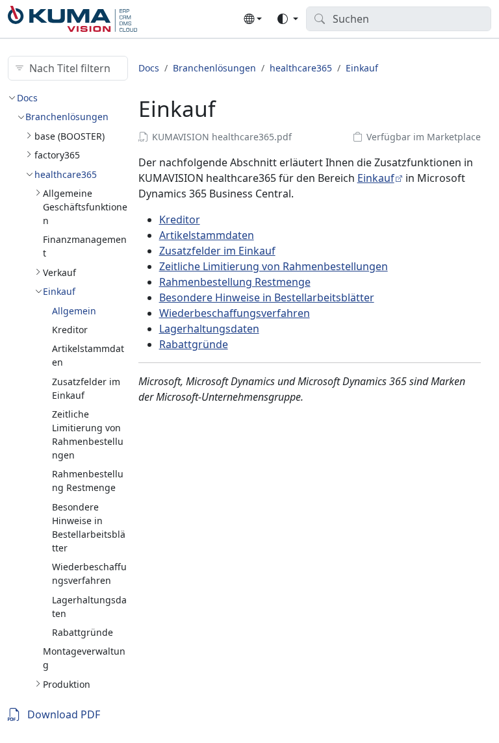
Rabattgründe (82, 632)
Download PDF (63, 714)
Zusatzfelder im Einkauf (217, 251)
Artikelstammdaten (206, 235)
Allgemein (74, 311)
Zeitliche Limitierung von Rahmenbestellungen (273, 266)
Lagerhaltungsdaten (209, 328)
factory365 (57, 155)
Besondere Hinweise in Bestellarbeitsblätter (266, 297)
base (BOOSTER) (69, 136)
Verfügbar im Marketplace (423, 137)
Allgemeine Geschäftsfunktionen (85, 207)
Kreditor (70, 329)
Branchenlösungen (67, 116)
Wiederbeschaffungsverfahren (234, 313)
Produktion (66, 684)
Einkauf (59, 291)
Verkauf (59, 272)
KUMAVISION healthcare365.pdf (222, 137)
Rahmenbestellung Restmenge (235, 282)
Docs (27, 98)
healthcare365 (65, 174)
